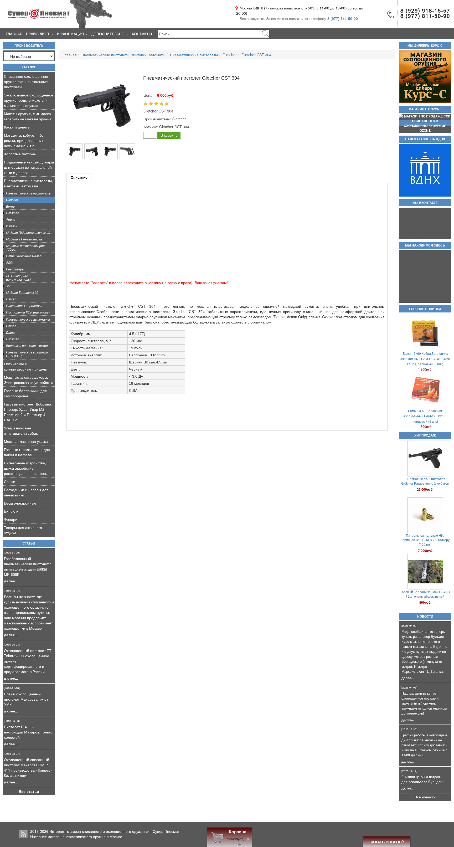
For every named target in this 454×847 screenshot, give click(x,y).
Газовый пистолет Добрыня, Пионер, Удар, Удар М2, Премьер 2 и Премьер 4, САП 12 (28, 411)
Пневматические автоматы (28, 319)
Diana (10, 332)
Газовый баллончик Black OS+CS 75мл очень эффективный (425, 537)
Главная (14, 33)
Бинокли (11, 511)
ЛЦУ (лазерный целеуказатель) (18, 277)
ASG (9, 262)
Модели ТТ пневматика (24, 239)
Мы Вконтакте (425, 203)
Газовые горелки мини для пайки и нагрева (27, 452)
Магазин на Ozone (425, 109)
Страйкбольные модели (24, 256)
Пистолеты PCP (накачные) (28, 312)
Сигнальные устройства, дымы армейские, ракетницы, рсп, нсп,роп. (25, 468)
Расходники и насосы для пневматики (26, 492)
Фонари (10, 519)
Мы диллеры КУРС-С (425, 46)
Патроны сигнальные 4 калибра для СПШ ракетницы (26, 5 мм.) (425, 593)
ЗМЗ (9, 286)
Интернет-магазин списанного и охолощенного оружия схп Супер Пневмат (114, 831)
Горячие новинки (425, 309)
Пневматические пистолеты (28, 193)
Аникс (10, 219)
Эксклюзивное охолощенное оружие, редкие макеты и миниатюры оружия (28, 100)
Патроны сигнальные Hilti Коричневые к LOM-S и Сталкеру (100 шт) (425, 483)
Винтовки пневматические (27, 345)
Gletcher (12, 199)
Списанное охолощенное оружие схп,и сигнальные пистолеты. (26, 81)
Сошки (9, 481)
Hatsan (11, 299)
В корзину (169, 135)
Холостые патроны (20, 153)
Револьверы (15, 269)
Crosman (12, 213)
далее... (11, 580)
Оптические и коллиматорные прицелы (26, 366)
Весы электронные (20, 503)
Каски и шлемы (17, 127)
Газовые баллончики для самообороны (25, 393)
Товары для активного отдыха (23, 530)
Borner (11, 206)
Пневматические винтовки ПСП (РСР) (27, 354)
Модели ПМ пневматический (28, 232)
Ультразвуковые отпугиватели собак (21, 430)
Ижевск (11, 226)
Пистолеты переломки (24, 305)
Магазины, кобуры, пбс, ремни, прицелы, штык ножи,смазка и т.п (24, 140)
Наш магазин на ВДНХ (425, 139)
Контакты (142, 33)
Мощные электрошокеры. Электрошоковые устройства (28, 379)
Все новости (425, 797)
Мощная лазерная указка (26, 441)
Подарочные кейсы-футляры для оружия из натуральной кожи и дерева (29, 167)
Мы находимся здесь (425, 245)
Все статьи (29, 791)
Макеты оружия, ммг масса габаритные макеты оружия (27, 116)
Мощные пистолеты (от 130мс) (25, 247)
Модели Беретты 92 (22, 292)
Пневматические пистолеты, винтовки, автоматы (28, 183)
